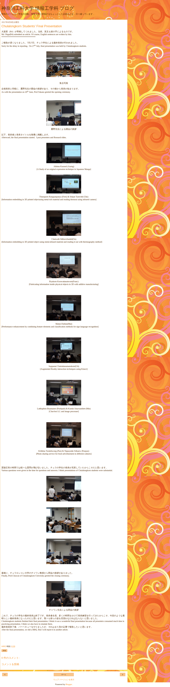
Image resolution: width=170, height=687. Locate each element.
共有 (4, 651)
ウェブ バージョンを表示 (63, 679)
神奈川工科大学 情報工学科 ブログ (37, 8)
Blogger (69, 684)
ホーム (63, 674)
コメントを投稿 (10, 664)
